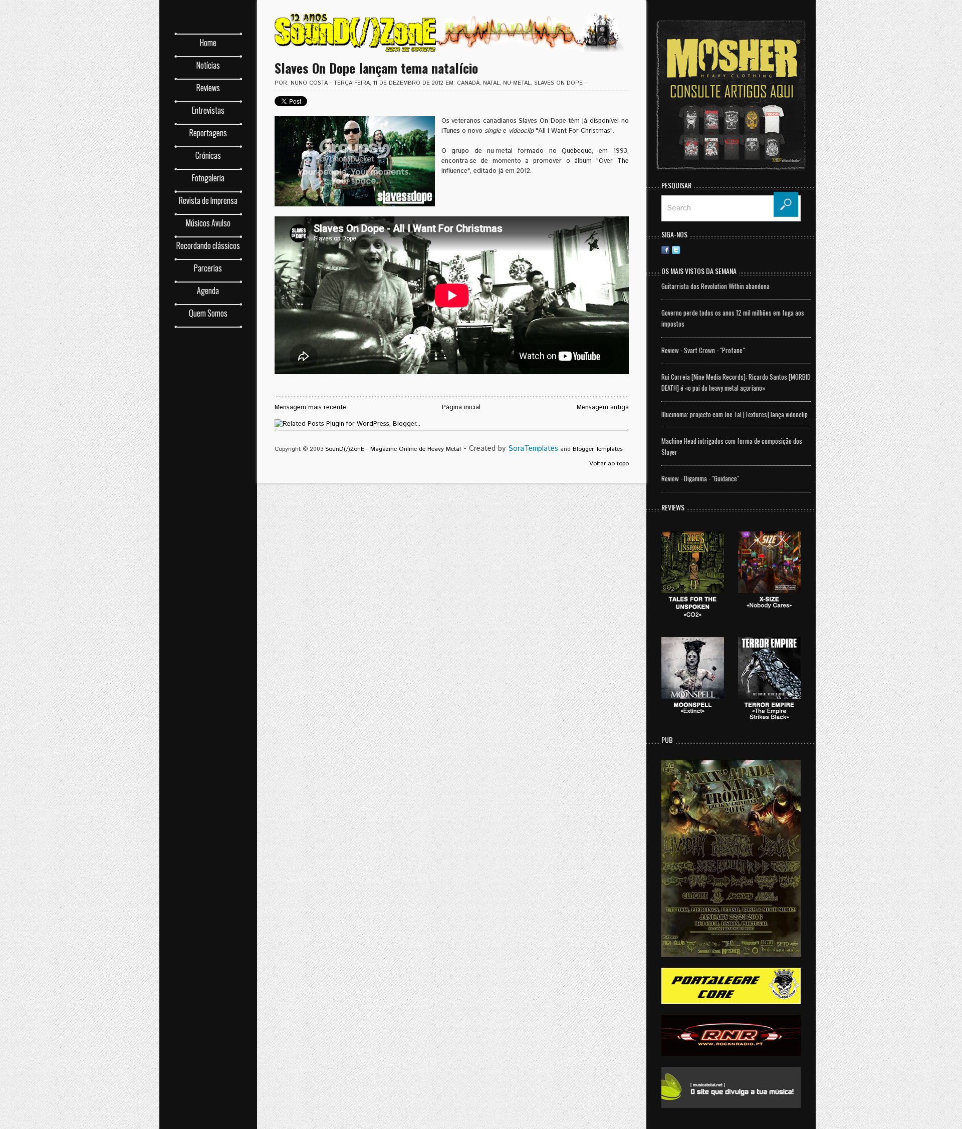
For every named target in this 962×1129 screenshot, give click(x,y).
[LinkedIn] (707, 249)
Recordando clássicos (208, 245)
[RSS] (686, 249)
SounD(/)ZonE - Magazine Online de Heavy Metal (393, 449)
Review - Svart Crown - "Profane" (703, 350)
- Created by (509, 448)
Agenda (208, 291)
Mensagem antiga (603, 407)
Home (208, 43)
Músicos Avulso (208, 223)
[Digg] (729, 249)
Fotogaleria (208, 178)
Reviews (208, 88)
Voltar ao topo (609, 463)
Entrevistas (208, 110)
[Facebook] (665, 249)
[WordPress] (771, 249)
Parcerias (208, 268)
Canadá (468, 83)
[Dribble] (697, 249)
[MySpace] (760, 249)
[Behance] (718, 249)
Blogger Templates (598, 449)
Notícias (208, 65)
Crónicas (208, 155)
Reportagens (208, 133)
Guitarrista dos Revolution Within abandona (715, 286)
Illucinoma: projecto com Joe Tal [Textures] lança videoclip (734, 414)
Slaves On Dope (558, 83)
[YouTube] (781, 249)
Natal (491, 83)
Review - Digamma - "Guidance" (700, 478)
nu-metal (517, 83)
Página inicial (461, 407)
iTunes (450, 131)
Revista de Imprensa (208, 200)
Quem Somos (208, 313)
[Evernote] (739, 249)
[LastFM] (750, 249)
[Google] (792, 249)
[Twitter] (676, 249)
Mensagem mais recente (310, 407)
